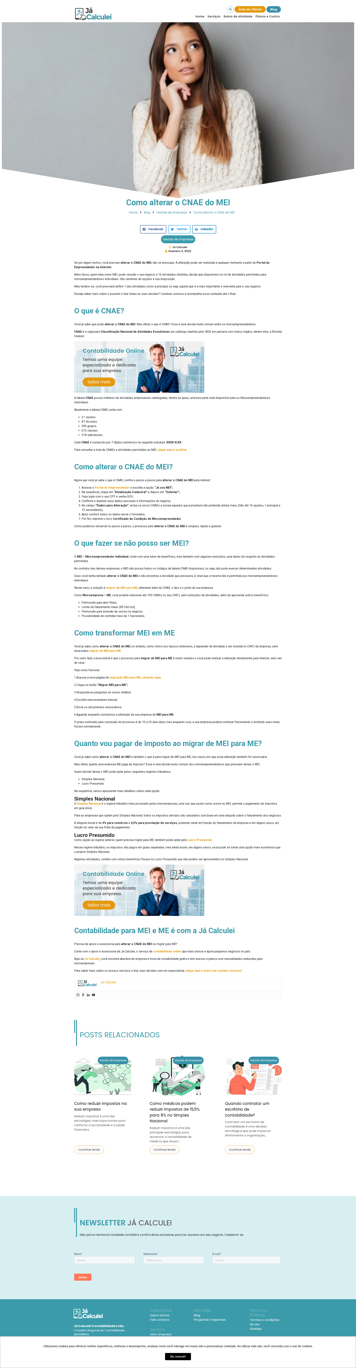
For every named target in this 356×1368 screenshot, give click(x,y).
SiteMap (256, 1329)
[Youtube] (93, 995)
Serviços (213, 16)
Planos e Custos (268, 16)
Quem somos (159, 1315)
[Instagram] (78, 995)
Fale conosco (159, 1320)
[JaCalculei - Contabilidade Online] (107, 1313)
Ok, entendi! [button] (178, 1356)
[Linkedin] (88, 995)
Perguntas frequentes (210, 1320)
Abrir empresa (160, 1334)
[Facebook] (83, 995)
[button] (153, 229)
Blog (273, 9)
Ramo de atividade (238, 16)
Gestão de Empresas (178, 239)
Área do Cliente (250, 9)
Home (199, 16)
